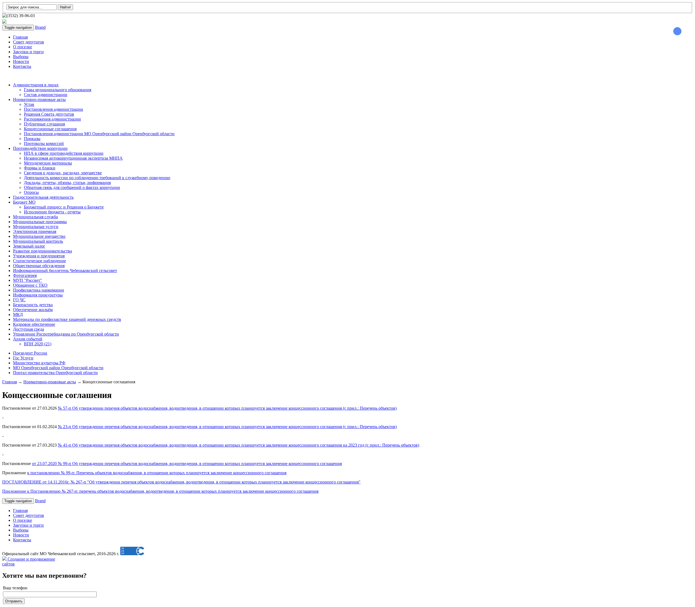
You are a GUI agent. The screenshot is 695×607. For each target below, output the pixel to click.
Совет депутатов (28, 42)
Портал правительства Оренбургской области (55, 372)
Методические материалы (48, 163)
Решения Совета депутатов (49, 114)
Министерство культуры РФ (39, 363)
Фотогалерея (25, 275)
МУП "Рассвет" (27, 280)
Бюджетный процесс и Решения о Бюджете (64, 207)
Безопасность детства (33, 304)
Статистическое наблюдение (39, 260)
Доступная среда (28, 329)
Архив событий (27, 339)
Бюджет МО (24, 202)
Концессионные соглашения (50, 129)
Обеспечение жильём (33, 309)
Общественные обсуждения (39, 265)
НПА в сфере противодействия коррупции (63, 153)
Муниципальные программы (40, 221)
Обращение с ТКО (30, 285)
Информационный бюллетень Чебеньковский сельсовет (65, 270)
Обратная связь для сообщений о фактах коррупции (72, 187)
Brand (40, 27)
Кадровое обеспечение (34, 324)
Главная (20, 37)
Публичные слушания (44, 124)
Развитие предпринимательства (42, 251)
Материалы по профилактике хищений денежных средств (67, 319)
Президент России (30, 353)
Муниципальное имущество (39, 236)
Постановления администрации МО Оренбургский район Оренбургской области (99, 133)
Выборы (21, 56)
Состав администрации (45, 94)
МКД (18, 314)
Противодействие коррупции (40, 148)
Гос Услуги (23, 358)
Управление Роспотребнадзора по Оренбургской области (66, 334)
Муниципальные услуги (35, 226)
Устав (29, 104)
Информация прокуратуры (38, 295)
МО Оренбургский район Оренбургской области (58, 367)
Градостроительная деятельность (43, 197)
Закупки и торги (28, 51)
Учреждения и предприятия (39, 256)
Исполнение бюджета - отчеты (52, 212)
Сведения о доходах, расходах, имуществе (63, 172)
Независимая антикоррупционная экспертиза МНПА (73, 158)
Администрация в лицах (36, 85)
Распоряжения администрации (52, 119)
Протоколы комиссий (44, 143)
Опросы (31, 192)
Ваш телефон (15, 588)
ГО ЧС (19, 300)
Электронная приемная (34, 231)
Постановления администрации (53, 109)
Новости (21, 61)
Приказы (32, 138)
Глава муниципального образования (57, 89)
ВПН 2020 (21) (37, 344)
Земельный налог (29, 246)
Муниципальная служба (35, 216)
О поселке (22, 47)
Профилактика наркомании (38, 290)
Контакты (22, 66)
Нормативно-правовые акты (39, 99)
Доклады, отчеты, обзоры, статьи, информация (67, 182)
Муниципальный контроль (38, 241)
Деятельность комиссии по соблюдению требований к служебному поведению (97, 177)
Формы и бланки (39, 168)
